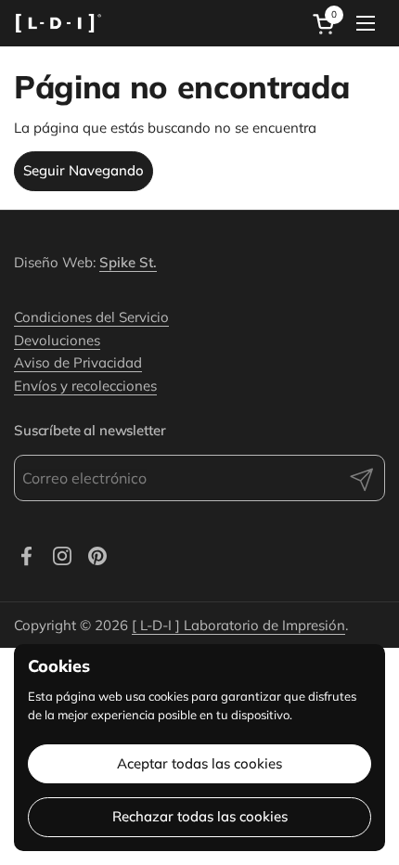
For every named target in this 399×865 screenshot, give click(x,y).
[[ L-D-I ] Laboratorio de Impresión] (58, 23)
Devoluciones (57, 340)
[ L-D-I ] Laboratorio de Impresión (238, 625)
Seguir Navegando (83, 170)
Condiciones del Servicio (91, 317)
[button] (327, 23)
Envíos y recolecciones (85, 385)
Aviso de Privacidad (78, 362)
